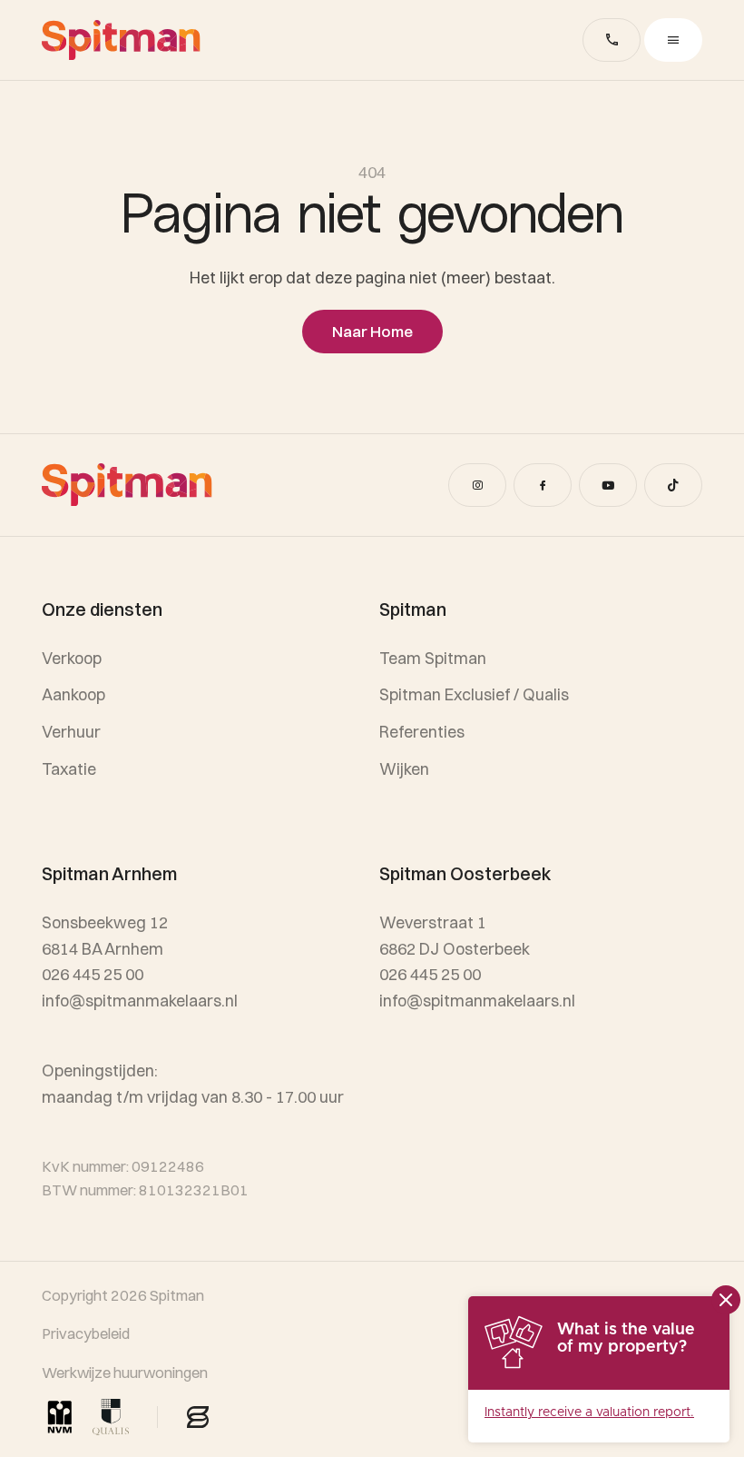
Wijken (404, 768)
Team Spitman (432, 658)
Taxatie (69, 768)
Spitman (177, 1295)
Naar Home (372, 331)
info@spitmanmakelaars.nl (477, 1000)
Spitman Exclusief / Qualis (474, 694)
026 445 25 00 (430, 974)
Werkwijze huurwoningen (125, 1372)
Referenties (422, 731)
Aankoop (73, 694)
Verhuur (71, 731)
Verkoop (72, 658)
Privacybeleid (86, 1333)
